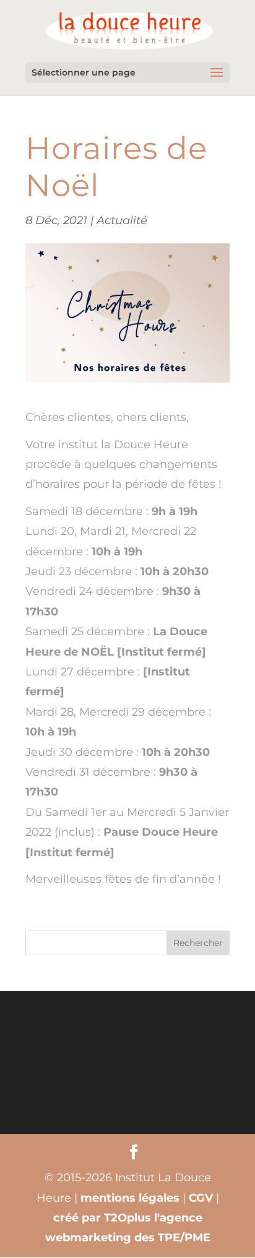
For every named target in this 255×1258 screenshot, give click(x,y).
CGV (201, 1198)
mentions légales (129, 1198)
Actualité (122, 220)
